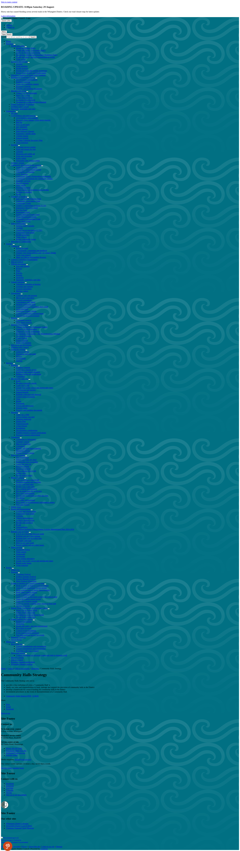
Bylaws (19, 268)
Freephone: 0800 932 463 (16, 751)
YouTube (9, 788)
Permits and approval (24, 523)
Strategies (20, 277)
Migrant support (22, 183)
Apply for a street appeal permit (28, 170)
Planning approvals (23, 419)
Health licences (22, 68)
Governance (16, 293)
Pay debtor (20, 498)
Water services (16, 547)
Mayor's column (17, 657)
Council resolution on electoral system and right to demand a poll (41, 655)
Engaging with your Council (27, 651)
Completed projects (23, 320)
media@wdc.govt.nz (23, 759)
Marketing (20, 624)
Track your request (23, 255)
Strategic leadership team (26, 304)
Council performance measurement (30, 313)
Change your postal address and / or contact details (36, 253)
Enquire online (12, 755)
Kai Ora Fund (21, 210)
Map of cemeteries (23, 444)
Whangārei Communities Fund (28, 219)
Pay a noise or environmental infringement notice (35, 502)
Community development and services (26, 165)
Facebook (10, 784)
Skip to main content (9, 2)
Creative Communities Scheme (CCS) (31, 206)
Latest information (8, 16)
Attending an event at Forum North (30, 615)
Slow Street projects (24, 322)
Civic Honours (22, 174)
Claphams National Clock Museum (20, 828)
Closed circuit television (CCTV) (29, 230)
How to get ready (23, 125)
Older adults (21, 185)
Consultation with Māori (25, 302)
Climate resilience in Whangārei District (31, 327)
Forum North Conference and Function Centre (29, 608)
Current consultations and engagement (31, 646)
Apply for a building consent (27, 84)
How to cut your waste (25, 543)
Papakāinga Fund (23, 212)
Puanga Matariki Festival (26, 579)
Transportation (21, 527)
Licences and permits (19, 62)
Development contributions (26, 80)
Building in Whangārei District (23, 77)
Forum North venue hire (25, 613)
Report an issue (22, 248)
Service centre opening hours (12, 768)
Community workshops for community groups (34, 179)
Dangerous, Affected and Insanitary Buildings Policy (37, 55)
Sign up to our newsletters (21, 345)
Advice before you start (25, 417)
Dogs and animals (18, 455)
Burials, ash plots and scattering (28, 448)
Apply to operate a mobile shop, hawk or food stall (36, 604)
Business (9, 44)
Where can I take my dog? (26, 460)
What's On (15, 570)
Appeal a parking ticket (25, 520)
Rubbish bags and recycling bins (29, 538)
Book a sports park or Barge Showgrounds (33, 590)
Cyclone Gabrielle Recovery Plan (29, 140)
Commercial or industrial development (31, 102)
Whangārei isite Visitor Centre (28, 161)
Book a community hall (25, 595)
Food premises (22, 66)
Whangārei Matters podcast (21, 664)
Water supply (21, 552)
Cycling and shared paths (26, 511)
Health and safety (18, 46)
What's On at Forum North (26, 610)
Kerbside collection (23, 541)
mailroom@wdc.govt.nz (15, 753)
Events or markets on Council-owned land (27, 583)
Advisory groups (17, 163)
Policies (19, 273)
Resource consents (23, 86)
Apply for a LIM (22, 385)
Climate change (22, 136)
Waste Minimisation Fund (26, 217)
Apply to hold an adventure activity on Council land (36, 597)
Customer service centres (26, 147)
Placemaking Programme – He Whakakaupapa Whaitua (38, 334)
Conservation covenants (25, 397)
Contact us (15, 246)
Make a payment (17, 478)
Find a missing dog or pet (26, 471)
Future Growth (22, 340)
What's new (10, 642)
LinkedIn (9, 790)
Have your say (16, 644)
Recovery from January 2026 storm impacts (33, 120)
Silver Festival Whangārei (26, 581)
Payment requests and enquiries (28, 482)
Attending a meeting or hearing (28, 284)
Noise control (21, 237)
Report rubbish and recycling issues (30, 545)
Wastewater (20, 554)
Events (8, 568)
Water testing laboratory (25, 559)
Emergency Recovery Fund (27, 208)
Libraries (19, 152)
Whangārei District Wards (26, 311)
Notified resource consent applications (31, 433)
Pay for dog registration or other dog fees (32, 496)
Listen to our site (22, 352)
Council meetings (18, 282)
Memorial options (23, 451)
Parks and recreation (24, 156)
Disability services (23, 181)
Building (14, 365)
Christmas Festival (23, 574)
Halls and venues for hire (26, 149)
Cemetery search (22, 442)
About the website (18, 349)
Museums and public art (25, 154)
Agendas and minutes (24, 286)
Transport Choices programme (28, 331)
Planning (14, 412)
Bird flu (19, 122)
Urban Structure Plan (24, 98)
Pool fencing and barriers (26, 390)
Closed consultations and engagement (31, 648)
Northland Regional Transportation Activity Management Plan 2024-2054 (45, 529)
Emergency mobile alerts (26, 134)
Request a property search (26, 383)
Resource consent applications (23, 662)
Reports (19, 275)
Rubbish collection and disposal (28, 394)
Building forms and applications (28, 374)
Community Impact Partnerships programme (33, 176)
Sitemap (19, 361)
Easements (20, 403)
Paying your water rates (25, 487)
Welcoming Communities (21, 241)
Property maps (21, 408)
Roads (18, 525)
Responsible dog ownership (27, 462)
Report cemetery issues (25, 453)
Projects (14, 318)
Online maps (16, 507)
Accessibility (21, 358)
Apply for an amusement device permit (31, 588)
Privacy (19, 356)
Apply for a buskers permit (26, 167)
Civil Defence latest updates (27, 118)
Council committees (24, 289)
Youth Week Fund (23, 221)
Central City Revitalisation (26, 93)
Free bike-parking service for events (30, 635)
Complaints (20, 376)
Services (9, 363)
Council (9, 244)
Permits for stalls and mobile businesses (31, 71)
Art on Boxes (16, 639)
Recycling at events (23, 628)
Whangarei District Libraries (17, 824)
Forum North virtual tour (26, 617)
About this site (34, 847)
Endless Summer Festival (26, 577)
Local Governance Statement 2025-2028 (32, 307)
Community (10, 111)
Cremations (20, 446)
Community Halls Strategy (22, 696)
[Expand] (15, 44)
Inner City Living (23, 95)
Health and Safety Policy (26, 48)
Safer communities (18, 223)
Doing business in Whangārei (22, 104)
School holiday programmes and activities (32, 190)
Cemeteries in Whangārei (26, 439)
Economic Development (25, 100)
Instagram (10, 786)
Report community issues (26, 239)
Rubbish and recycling (20, 532)
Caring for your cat (23, 464)
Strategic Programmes (19, 325)
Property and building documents (29, 89)
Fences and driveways (25, 406)
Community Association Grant (28, 201)
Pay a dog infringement (25, 493)
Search (3, 37)
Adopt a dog (21, 473)
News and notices (18, 653)
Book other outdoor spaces (26, 592)
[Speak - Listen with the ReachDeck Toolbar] (7, 846)
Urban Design (21, 338)
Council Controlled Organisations (24, 259)
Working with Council (20, 107)
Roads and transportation (21, 509)
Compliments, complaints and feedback (31, 250)
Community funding (19, 197)
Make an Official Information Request (31, 257)
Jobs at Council (17, 262)
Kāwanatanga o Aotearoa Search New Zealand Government (14, 841)
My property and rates (19, 379)
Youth (18, 194)
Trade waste (21, 59)
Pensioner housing (23, 188)
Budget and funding (24, 622)
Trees (18, 399)
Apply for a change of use (26, 370)
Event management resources (27, 633)
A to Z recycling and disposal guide (30, 534)
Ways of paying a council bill (27, 480)
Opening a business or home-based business (28, 75)
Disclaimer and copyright (26, 354)
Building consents (23, 82)
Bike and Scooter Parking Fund (28, 199)
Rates (18, 381)
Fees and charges (23, 266)
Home (3, 668)
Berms (18, 401)
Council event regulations (26, 631)
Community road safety (25, 232)
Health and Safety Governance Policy (31, 50)
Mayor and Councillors (25, 298)
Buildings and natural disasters (28, 372)
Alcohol (19, 64)
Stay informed (21, 127)
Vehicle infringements (24, 518)
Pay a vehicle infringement (26, 489)
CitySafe (19, 228)
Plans (18, 271)
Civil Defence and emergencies (23, 116)
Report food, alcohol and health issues (31, 73)
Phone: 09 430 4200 (14, 748)
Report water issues (23, 563)
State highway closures (25, 131)
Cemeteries (15, 437)
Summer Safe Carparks (25, 226)
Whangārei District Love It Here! (19, 826)
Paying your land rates (25, 484)
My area (14, 113)
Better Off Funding (23, 343)
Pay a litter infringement (25, 500)
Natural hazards (22, 138)
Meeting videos (22, 291)
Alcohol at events (23, 606)
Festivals (14, 572)
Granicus (44, 849)
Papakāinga (20, 428)
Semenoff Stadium (18, 637)
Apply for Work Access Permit (28, 53)
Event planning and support (22, 619)
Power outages (22, 129)
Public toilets (21, 158)
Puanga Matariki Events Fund (28, 214)
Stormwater (20, 556)
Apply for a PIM (22, 415)
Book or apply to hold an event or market (32, 586)
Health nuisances (22, 235)
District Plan (21, 421)
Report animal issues (24, 475)
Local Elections (22, 309)
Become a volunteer (24, 192)
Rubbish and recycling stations (28, 536)
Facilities (14, 145)
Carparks (19, 516)
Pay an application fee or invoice (29, 491)
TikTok (9, 793)
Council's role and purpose (26, 295)
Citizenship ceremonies (25, 172)
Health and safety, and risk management (31, 626)
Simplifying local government (27, 316)
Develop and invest (18, 91)
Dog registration (22, 457)
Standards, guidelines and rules (23, 109)
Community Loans (23, 203)
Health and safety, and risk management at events (35, 57)
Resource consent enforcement (28, 435)
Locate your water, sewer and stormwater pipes (34, 388)
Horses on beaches (23, 469)
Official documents (18, 264)
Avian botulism (22, 143)
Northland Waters (23, 550)
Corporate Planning (23, 336)
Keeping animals (22, 466)
